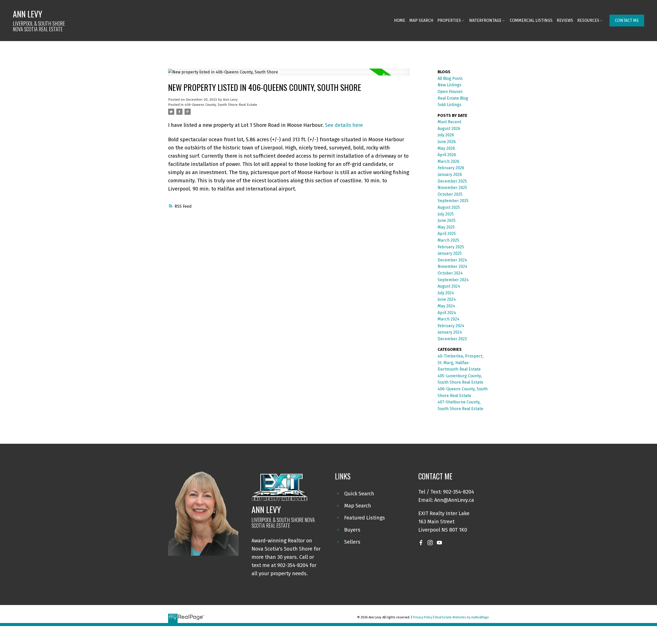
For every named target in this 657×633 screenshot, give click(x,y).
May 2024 (446, 306)
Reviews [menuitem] (565, 20)
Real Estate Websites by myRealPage (462, 617)
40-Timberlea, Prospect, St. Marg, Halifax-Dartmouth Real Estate (460, 363)
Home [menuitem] (399, 20)
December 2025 (452, 181)
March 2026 (448, 161)
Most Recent (449, 121)
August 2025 (449, 207)
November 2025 (452, 187)
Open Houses (450, 91)
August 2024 (449, 286)
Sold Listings (449, 104)
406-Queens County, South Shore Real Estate (221, 105)
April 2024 (447, 312)
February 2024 (451, 325)
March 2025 (448, 240)
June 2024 (447, 299)
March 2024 (448, 319)
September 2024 (453, 279)
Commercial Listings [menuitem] (531, 20)
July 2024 (446, 292)
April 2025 (447, 233)
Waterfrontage (485, 20)
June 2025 (447, 220)
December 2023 (452, 338)
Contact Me (627, 20)
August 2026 (449, 128)
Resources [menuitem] (588, 20)
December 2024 (452, 260)
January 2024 (450, 332)
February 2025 (451, 246)
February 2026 (451, 167)
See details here (344, 125)
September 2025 (453, 200)
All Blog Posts (450, 78)
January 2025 (450, 253)
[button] (627, 20)
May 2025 (446, 227)
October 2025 (450, 194)
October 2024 (450, 273)
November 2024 (452, 266)
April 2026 (447, 154)
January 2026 (450, 174)
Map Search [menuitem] (421, 20)
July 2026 (446, 135)
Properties (449, 20)
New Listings (449, 84)
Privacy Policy (422, 617)
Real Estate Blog (453, 98)
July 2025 (446, 214)
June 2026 (447, 141)
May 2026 (446, 148)
